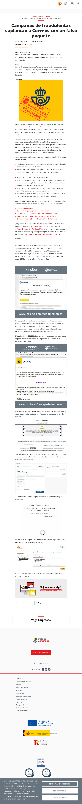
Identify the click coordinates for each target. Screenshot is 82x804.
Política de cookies (21, 699)
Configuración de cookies (23, 696)
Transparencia (20, 705)
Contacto (18, 678)
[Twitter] (43, 669)
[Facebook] (49, 669)
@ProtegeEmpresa (22, 229)
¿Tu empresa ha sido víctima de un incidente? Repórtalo (37, 213)
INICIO (34, 16)
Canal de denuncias (21, 711)
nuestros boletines (38, 226)
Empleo (18, 684)
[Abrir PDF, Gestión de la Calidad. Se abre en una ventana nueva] (46, 773)
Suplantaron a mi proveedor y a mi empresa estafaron (36, 216)
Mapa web (19, 702)
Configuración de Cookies (59, 784)
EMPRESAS (41, 16)
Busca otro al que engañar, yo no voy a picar (33, 211)
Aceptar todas (60, 798)
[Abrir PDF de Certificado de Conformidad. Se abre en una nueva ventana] (41, 762)
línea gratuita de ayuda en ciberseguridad (42, 234)
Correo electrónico (22, 603)
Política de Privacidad (22, 687)
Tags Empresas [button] (41, 620)
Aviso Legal (19, 690)
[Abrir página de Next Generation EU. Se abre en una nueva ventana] (41, 724)
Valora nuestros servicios (23, 681)
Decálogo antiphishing (25, 208)
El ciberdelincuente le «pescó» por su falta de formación (37, 219)
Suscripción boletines (41, 653)
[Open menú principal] (2, 3)
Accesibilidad (20, 693)
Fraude (32, 603)
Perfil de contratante (22, 708)
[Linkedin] (46, 669)
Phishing (38, 603)
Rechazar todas (59, 791)
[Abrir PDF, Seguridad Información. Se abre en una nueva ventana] (29, 773)
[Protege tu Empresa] (41, 640)
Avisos (48, 16)
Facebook (35, 229)
